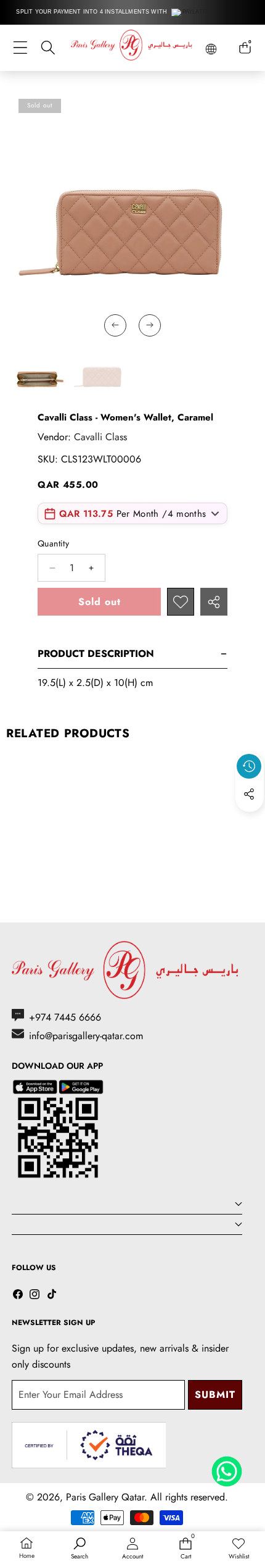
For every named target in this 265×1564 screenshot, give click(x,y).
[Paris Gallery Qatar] (132, 47)
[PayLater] (191, 12)
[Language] (211, 49)
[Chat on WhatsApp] (226, 1467)
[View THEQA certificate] (89, 1445)
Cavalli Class (100, 437)
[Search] (48, 48)
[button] (249, 822)
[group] (36, 373)
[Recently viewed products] (249, 766)
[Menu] (20, 48)
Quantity (53, 543)
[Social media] (249, 794)
